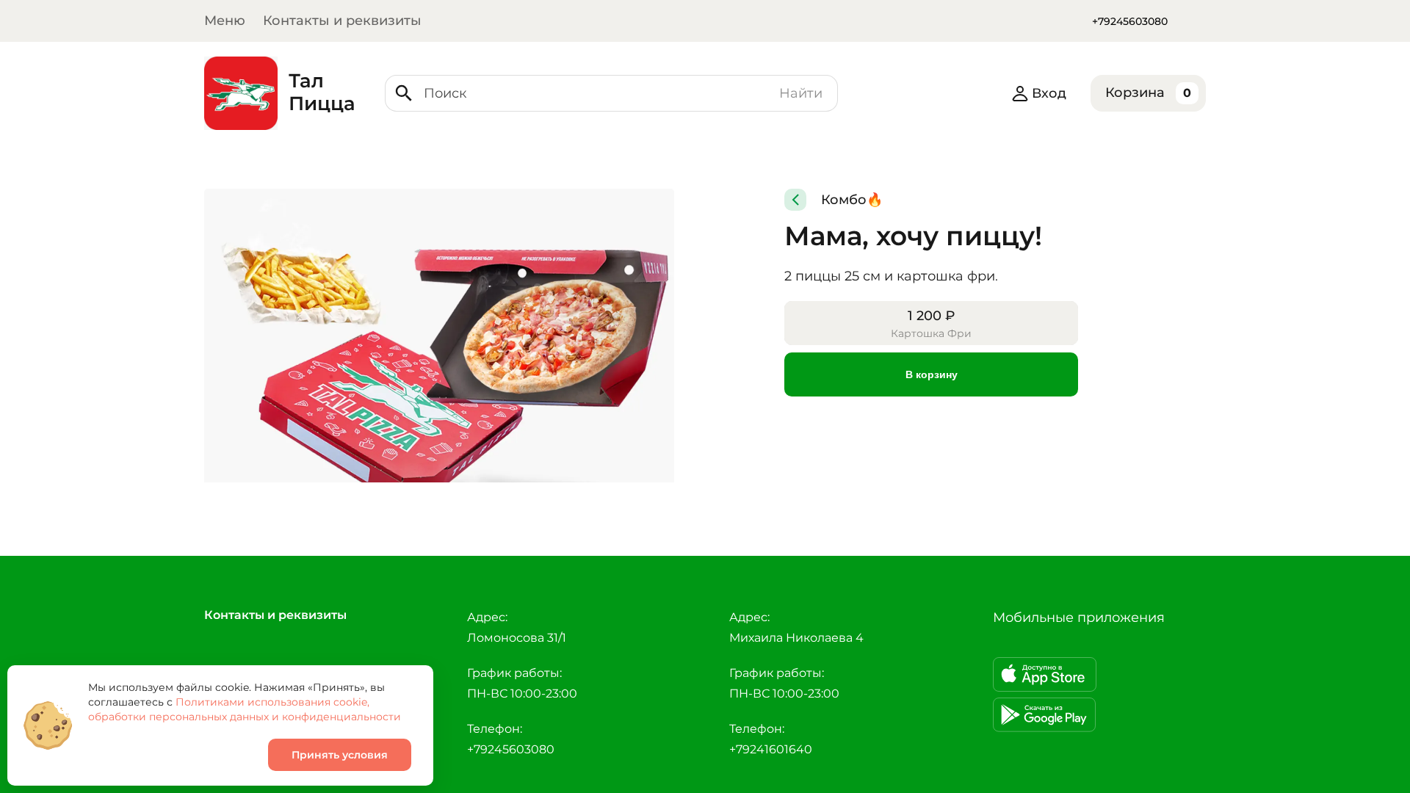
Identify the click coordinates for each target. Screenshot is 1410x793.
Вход (1049, 93)
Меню (224, 20)
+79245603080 (1130, 21)
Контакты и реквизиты (342, 20)
